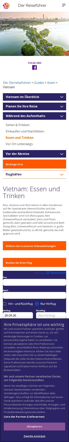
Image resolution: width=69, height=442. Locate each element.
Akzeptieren (34, 426)
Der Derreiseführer (17, 83)
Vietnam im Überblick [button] (22, 97)
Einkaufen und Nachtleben (25, 131)
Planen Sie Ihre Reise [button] (22, 106)
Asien (51, 83)
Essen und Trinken (20, 137)
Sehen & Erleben (18, 125)
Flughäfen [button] (13, 174)
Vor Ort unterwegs (19, 144)
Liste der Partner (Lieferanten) (24, 416)
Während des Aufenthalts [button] (25, 116)
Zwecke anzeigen (35, 436)
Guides (39, 83)
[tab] (34, 97)
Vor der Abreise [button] (17, 154)
